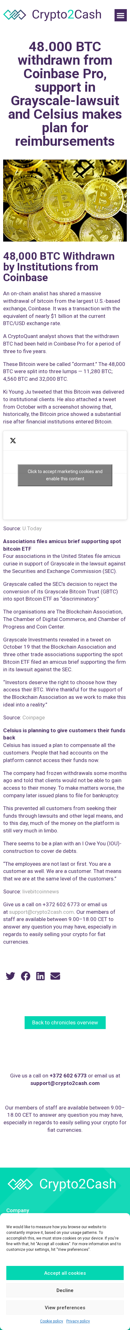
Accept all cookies (65, 1273)
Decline (65, 1290)
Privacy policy (78, 1321)
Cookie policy (51, 1321)
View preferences (65, 1308)
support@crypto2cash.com (41, 912)
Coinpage (33, 717)
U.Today (32, 528)
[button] (121, 15)
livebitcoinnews (40, 891)
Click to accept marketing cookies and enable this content (65, 475)
